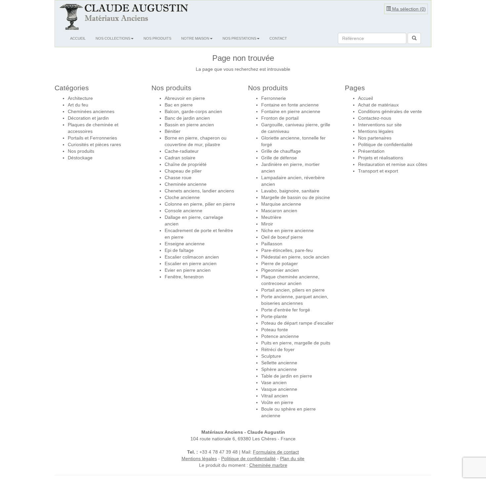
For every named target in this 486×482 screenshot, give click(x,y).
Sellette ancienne (279, 362)
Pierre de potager (279, 263)
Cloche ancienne (182, 197)
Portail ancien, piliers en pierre (293, 290)
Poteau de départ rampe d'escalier (297, 323)
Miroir (267, 223)
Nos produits (157, 38)
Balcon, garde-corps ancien (193, 111)
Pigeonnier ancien (280, 270)
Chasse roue (178, 177)
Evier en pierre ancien (188, 270)
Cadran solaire (180, 157)
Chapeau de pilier (183, 171)
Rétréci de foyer (278, 349)
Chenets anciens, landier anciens (199, 190)
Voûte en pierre (277, 402)
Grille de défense (279, 157)
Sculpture (271, 356)
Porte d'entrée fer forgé (285, 309)
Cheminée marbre (268, 465)
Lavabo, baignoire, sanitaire (290, 190)
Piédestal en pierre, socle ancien (295, 257)
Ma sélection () (408, 9)
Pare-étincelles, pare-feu (287, 250)
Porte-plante (274, 316)
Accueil (78, 38)
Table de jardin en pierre (286, 376)
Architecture (80, 98)
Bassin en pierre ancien (189, 124)
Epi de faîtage (179, 250)
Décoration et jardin (88, 118)
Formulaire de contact (276, 452)
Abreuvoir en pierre (185, 98)
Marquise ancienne (281, 204)
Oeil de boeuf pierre (282, 237)
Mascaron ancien (279, 210)
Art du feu (78, 104)
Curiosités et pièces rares (94, 144)
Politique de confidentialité (385, 144)
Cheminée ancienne (186, 184)
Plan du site (292, 458)
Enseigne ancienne (185, 243)
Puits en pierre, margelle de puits (295, 342)
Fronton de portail (280, 118)
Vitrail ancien (274, 395)
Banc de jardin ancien (187, 118)
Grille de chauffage (281, 151)
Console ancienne (183, 210)
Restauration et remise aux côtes (392, 164)
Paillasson (271, 243)
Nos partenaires (374, 138)
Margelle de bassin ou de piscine (295, 197)
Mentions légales (375, 131)
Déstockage (80, 157)
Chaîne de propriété (186, 164)
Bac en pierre (179, 104)
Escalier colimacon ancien (192, 257)
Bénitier (173, 131)
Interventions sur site (380, 124)
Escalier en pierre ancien (191, 263)
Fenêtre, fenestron (184, 276)
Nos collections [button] (113, 38)
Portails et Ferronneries (92, 138)
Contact (278, 38)
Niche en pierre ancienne (287, 230)
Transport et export (378, 171)
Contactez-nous (374, 118)
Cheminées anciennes (91, 111)
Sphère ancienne (279, 369)
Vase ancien (274, 382)
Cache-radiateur (182, 151)
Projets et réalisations (380, 157)
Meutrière (271, 217)
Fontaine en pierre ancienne (290, 111)
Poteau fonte (274, 329)
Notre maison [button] (195, 38)
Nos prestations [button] (239, 38)
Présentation (371, 151)
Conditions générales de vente (390, 111)
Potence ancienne (280, 336)
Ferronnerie (273, 98)
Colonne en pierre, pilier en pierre (200, 204)
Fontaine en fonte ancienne (290, 104)
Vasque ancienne (279, 389)
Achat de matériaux (378, 104)
